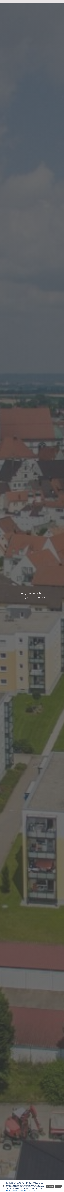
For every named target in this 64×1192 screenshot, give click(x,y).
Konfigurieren (31, 1190)
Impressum (23, 1190)
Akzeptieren (50, 1186)
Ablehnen (58, 1186)
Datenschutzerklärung (11, 1190)
